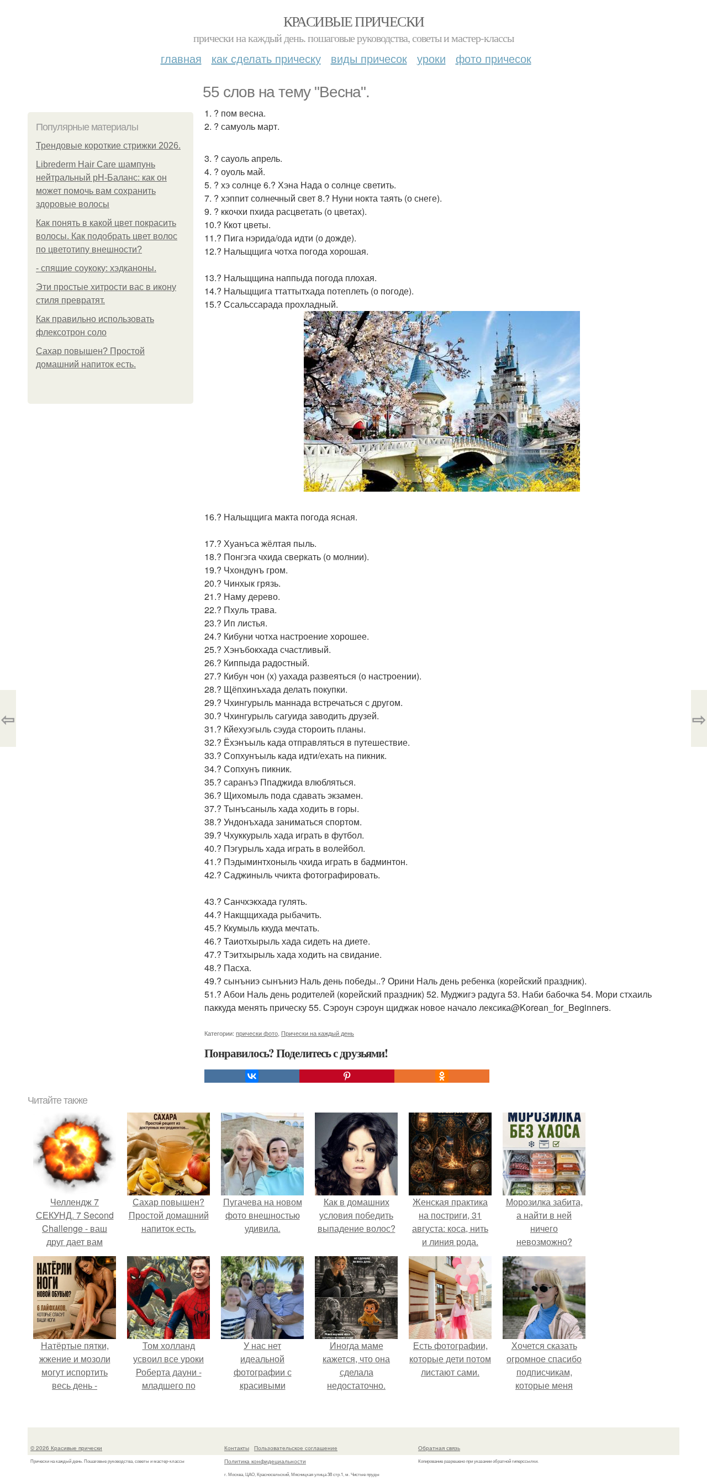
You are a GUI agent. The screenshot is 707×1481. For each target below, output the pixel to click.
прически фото (257, 1033)
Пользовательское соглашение (295, 1448)
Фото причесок (493, 58)
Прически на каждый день (317, 1033)
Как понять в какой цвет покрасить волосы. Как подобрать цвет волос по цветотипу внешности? (106, 236)
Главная (181, 58)
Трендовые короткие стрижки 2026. (108, 145)
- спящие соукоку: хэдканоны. (96, 268)
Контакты (236, 1448)
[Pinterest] (346, 1076)
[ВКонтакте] (251, 1076)
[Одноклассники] (441, 1076)
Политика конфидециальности (265, 1461)
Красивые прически (353, 21)
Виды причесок (369, 58)
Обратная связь (439, 1448)
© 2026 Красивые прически (66, 1448)
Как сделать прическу (266, 58)
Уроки (431, 58)
